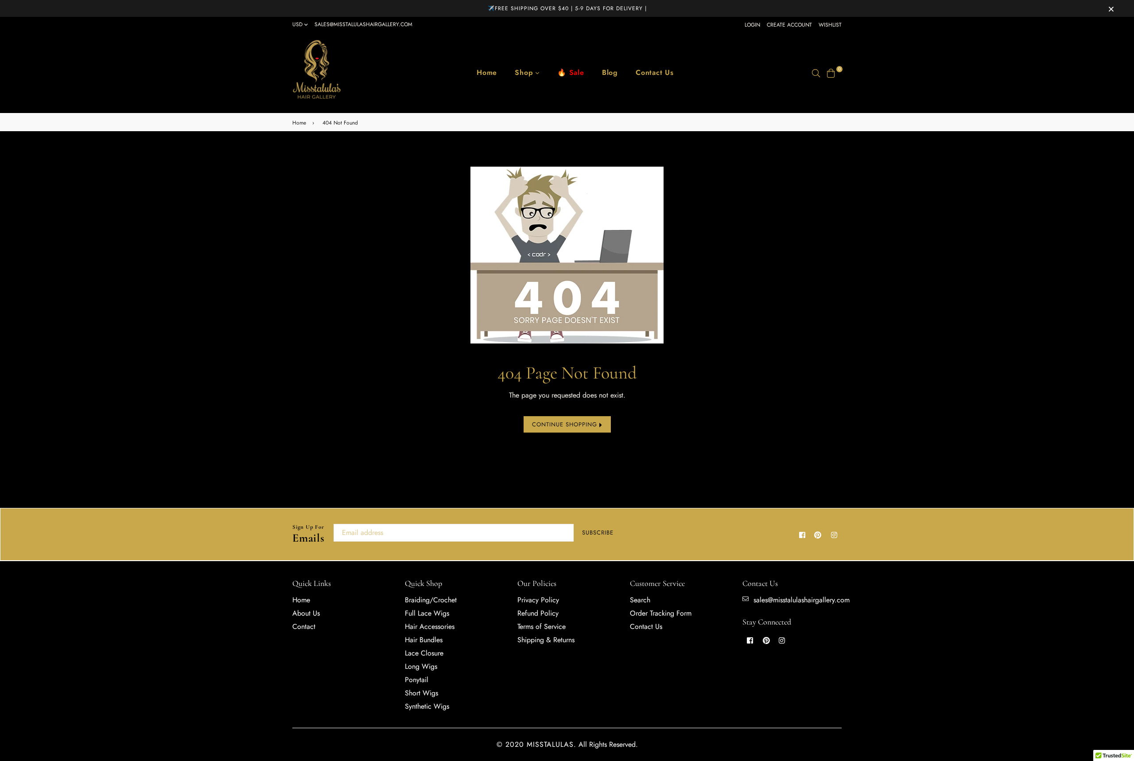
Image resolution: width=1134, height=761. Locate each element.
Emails (308, 534)
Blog (610, 72)
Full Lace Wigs (427, 613)
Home (487, 72)
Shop (525, 72)
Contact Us (655, 72)
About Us (306, 613)
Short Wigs (421, 693)
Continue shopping (565, 424)
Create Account (789, 25)
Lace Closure (424, 653)
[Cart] (831, 72)
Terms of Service (541, 626)
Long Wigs (421, 666)
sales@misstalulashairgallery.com (363, 24)
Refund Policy (538, 613)
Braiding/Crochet (431, 600)
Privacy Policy (538, 600)
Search (640, 600)
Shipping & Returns (546, 640)
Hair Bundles (424, 640)
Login (752, 25)
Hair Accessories (429, 626)
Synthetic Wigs (427, 706)
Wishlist (830, 25)
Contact (303, 626)
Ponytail (416, 680)
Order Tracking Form (660, 613)
